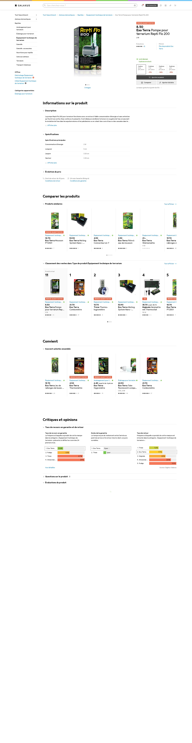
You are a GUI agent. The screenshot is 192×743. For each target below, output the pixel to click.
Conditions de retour (52, 181)
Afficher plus (52, 125)
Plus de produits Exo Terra (166, 46)
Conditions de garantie (78, 181)
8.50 (139, 27)
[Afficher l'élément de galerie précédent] (42, 52)
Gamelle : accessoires (24, 49)
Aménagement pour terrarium (23, 28)
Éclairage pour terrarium (25, 34)
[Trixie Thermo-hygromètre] (103, 293)
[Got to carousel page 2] (87, 84)
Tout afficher (169, 204)
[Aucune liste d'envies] (170, 5)
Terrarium (19, 61)
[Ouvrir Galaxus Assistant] (160, 5)
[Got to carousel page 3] (88, 84)
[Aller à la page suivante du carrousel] (173, 230)
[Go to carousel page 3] (110, 255)
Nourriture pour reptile (24, 53)
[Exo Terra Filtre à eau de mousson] (128, 230)
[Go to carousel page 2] (108, 255)
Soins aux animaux (22, 57)
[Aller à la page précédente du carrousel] (46, 230)
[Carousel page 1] (85, 84)
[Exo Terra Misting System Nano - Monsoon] (79, 230)
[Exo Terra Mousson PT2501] (55, 230)
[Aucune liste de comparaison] (165, 5)
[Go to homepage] (22, 5)
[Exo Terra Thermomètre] (79, 375)
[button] (156, 60)
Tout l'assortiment (21, 15)
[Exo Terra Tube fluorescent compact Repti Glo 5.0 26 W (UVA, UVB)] (128, 375)
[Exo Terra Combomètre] (79, 293)
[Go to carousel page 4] (111, 255)
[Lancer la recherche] (45, 5)
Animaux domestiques (23, 19)
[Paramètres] (142, 5)
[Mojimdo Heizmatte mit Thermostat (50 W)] (152, 293)
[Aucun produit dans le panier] (175, 5)
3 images (87, 88)
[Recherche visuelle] (134, 5)
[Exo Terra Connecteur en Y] (103, 230)
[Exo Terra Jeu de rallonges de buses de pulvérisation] (176, 230)
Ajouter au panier (158, 77)
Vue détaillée (50, 468)
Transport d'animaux (23, 65)
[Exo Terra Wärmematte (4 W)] (152, 230)
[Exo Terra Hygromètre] (103, 375)
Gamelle (19, 44)
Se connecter (152, 5)
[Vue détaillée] (65, 454)
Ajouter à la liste (168, 83)
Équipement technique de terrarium (26, 39)
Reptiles (18, 23)
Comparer (147, 83)
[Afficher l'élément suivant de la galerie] (133, 52)
